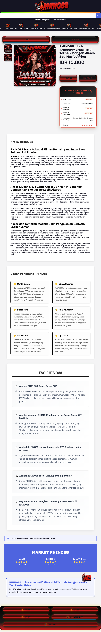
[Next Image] (54, 66)
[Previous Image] (16, 66)
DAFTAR (75, 39)
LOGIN (26, 39)
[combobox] (48, 15)
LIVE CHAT (52, 624)
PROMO (28, 610)
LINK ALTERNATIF (76, 617)
